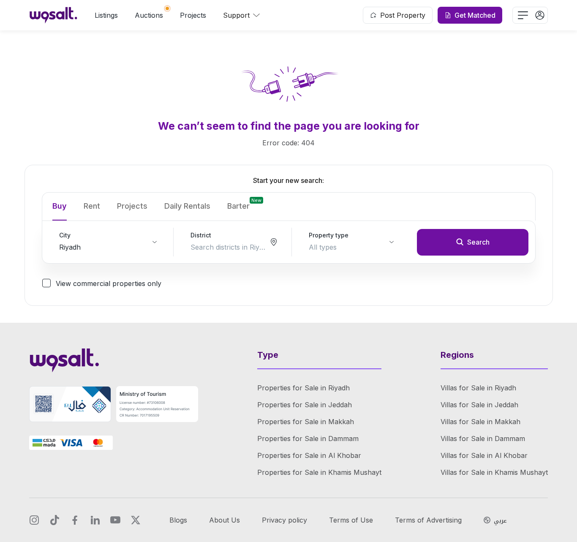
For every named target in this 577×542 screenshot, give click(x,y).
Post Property (402, 15)
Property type (328, 235)
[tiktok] (54, 520)
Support (236, 15)
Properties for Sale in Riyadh (303, 388)
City (65, 235)
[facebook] (75, 520)
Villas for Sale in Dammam (483, 438)
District (201, 235)
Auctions (149, 15)
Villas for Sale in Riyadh (478, 388)
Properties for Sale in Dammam (308, 438)
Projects (193, 15)
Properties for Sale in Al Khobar (309, 455)
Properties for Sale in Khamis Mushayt (319, 472)
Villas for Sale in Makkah (480, 421)
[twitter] (136, 520)
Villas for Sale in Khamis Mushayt (494, 472)
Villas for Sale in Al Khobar (484, 455)
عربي (500, 521)
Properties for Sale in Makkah (305, 421)
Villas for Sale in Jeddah (479, 404)
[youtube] (115, 520)
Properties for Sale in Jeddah (304, 404)
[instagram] (34, 520)
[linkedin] (95, 520)
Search (478, 242)
